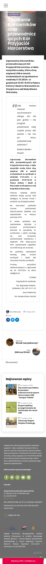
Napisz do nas (9, 498)
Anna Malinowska (15, 312)
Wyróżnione (14, 14)
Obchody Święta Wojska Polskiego (26, 422)
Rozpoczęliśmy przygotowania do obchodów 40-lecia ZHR (27, 409)
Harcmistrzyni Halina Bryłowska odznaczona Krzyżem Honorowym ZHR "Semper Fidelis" (28, 393)
